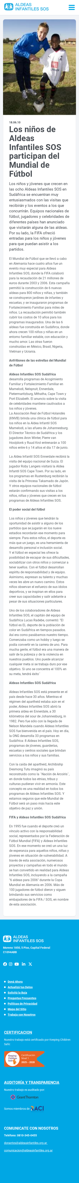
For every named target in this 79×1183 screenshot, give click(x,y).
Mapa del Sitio (17, 1009)
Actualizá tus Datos (20, 987)
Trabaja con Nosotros (21, 1014)
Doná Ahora (15, 981)
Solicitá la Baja (17, 992)
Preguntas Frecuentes (22, 998)
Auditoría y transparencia (31, 1082)
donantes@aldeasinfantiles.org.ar (26, 1143)
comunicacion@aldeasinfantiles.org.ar (28, 1150)
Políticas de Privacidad (22, 1003)
